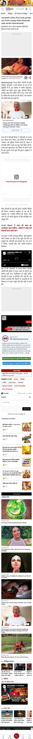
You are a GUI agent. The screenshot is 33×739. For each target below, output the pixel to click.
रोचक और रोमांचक (7, 389)
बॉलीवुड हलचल (9, 661)
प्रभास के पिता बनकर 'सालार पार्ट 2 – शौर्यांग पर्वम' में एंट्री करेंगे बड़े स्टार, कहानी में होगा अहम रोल (19, 673)
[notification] (30, 8)
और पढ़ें (27, 353)
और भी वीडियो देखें (7, 682)
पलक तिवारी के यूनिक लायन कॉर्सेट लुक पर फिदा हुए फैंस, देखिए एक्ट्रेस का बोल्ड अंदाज (19, 720)
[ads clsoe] (32, 729)
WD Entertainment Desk (16, 76)
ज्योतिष (4, 382)
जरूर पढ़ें (7, 708)
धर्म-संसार (20, 382)
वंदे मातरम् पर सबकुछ (21, 13)
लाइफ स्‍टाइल (12, 382)
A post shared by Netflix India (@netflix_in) (16, 204)
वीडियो (6, 679)
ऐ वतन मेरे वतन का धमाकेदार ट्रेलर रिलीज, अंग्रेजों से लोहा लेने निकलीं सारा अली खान (16, 228)
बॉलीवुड (10, 13)
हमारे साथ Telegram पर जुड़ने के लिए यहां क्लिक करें (16, 363)
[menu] (3, 9)
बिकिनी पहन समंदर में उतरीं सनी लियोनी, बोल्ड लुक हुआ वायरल (6, 720)
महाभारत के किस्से (7, 386)
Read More (8, 328)
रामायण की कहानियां (19, 386)
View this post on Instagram (16, 182)
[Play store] (26, 8)
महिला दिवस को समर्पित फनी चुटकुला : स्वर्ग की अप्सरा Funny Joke (15, 374)
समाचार (3, 13)
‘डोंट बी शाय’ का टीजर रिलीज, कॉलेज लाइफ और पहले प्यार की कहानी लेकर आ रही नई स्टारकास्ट (7, 673)
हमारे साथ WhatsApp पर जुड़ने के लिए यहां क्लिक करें (16, 358)
